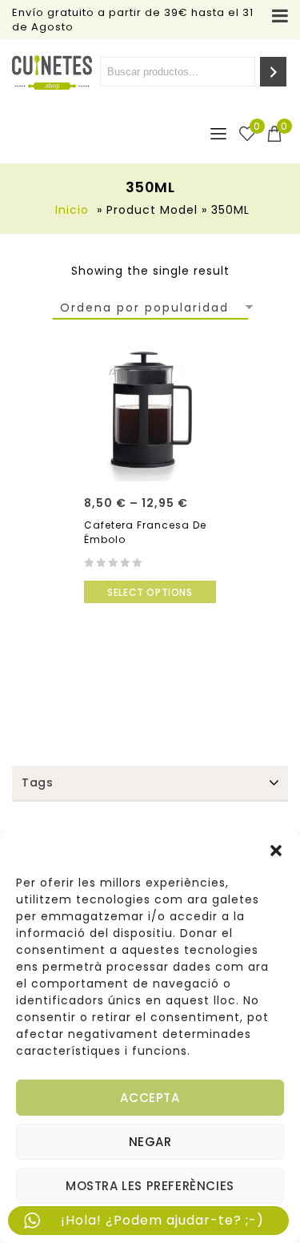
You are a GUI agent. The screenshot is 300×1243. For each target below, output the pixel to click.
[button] (276, 851)
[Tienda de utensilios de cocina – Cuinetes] (52, 72)
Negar (150, 1141)
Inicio (72, 210)
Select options (149, 592)
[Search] (273, 71)
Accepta (149, 1097)
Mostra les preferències (150, 1185)
